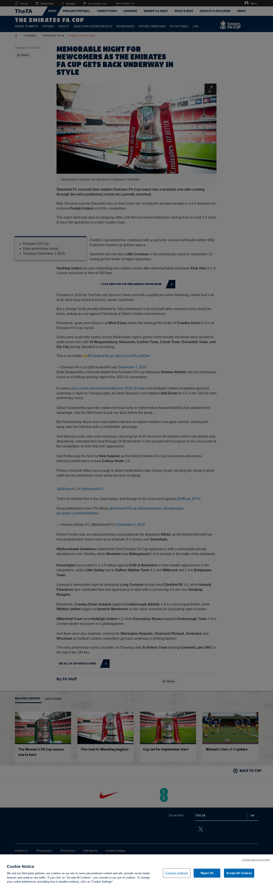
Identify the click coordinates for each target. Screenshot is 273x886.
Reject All (207, 873)
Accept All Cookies (239, 873)
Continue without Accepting (255, 859)
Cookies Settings (176, 873)
